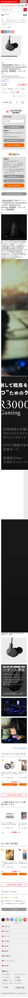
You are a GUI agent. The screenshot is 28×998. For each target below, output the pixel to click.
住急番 (18, 977)
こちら (9, 167)
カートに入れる (14, 145)
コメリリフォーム (20, 974)
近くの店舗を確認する (14, 127)
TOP (2, 19)
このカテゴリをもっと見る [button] (14, 795)
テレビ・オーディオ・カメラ (12, 19)
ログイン (17, 903)
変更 (25, 15)
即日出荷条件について (14, 176)
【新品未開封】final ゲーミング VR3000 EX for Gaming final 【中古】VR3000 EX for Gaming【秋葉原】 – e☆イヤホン (13, 22)
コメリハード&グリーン (8, 984)
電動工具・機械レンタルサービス (20, 988)
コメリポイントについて (21, 96)
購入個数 (5, 102)
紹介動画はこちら (5, 81)
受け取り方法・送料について (14, 140)
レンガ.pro (6, 977)
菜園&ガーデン (7, 980)
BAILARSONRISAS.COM (10, 6)
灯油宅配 (18, 980)
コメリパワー (19, 983)
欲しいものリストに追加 (14, 194)
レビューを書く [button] (14, 909)
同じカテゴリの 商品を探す (20, 748)
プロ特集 (6, 987)
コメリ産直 (6, 974)
